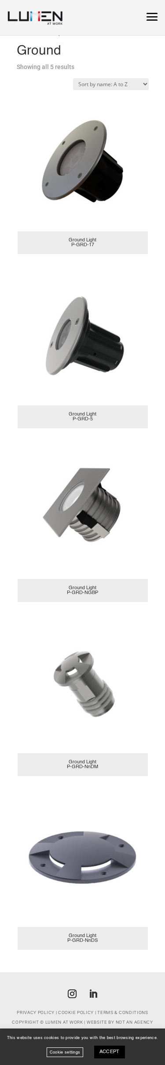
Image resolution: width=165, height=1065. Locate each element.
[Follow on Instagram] (72, 994)
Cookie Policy (76, 1012)
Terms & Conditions (122, 1012)
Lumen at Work (64, 1022)
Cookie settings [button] (65, 1052)
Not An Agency (134, 1022)
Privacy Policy (36, 1012)
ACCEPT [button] (109, 1052)
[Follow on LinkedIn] (93, 994)
